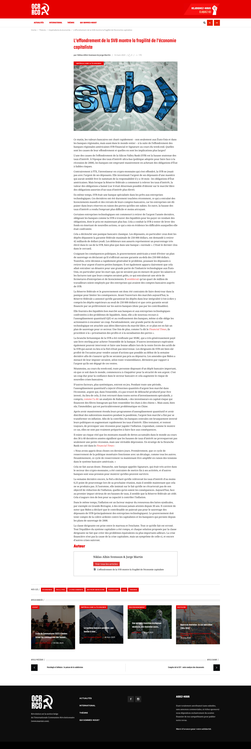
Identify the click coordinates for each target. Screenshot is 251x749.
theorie (133, 590)
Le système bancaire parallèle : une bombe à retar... (99, 630)
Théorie (42, 30)
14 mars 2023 (119, 55)
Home (33, 30)
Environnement (137, 607)
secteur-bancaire (96, 590)
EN (217, 23)
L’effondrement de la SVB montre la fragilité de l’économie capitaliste (130, 569)
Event (35, 607)
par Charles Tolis (43, 643)
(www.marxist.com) (40, 721)
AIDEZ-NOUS (183, 697)
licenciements (76, 590)
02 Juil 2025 (148, 632)
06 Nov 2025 (109, 637)
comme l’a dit (91, 399)
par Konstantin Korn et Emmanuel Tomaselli (195, 634)
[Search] (204, 22)
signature (113, 590)
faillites (60, 590)
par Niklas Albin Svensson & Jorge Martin (92, 55)
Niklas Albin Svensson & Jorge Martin (118, 557)
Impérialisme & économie (59, 30)
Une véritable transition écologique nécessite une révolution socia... (146, 625)
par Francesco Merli (93, 637)
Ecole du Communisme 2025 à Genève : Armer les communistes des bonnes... (51, 635)
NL (210, 23)
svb (124, 590)
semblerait (133, 279)
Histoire (181, 607)
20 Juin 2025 (185, 637)
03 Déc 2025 (58, 643)
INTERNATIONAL (87, 705)
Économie (47, 590)
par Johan (136, 632)
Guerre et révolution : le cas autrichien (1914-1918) (196, 626)
